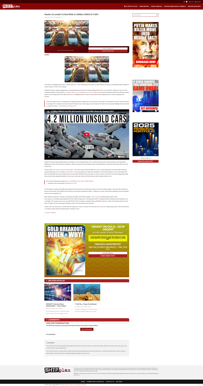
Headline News (59, 17)
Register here (87, 329)
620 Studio (66, 384)
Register (198, 1)
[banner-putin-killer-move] (146, 67)
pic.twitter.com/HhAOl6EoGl (86, 181)
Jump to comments (51, 212)
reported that (96, 196)
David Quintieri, (67, 106)
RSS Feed (119, 381)
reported (70, 172)
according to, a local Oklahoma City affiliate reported (83, 92)
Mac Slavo (48, 17)
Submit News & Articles (95, 381)
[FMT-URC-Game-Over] (146, 111)
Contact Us (110, 381)
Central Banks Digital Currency (175, 6)
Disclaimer (84, 384)
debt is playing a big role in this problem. (63, 169)
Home (83, 381)
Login (191, 1)
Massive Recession (194, 6)
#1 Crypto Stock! (131, 6)
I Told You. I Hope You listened (86, 304)
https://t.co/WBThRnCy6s (72, 181)
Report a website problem (75, 384)
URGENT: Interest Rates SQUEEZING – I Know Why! (56, 305)
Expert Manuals (156, 6)
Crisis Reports (144, 6)
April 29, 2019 (73, 183)
